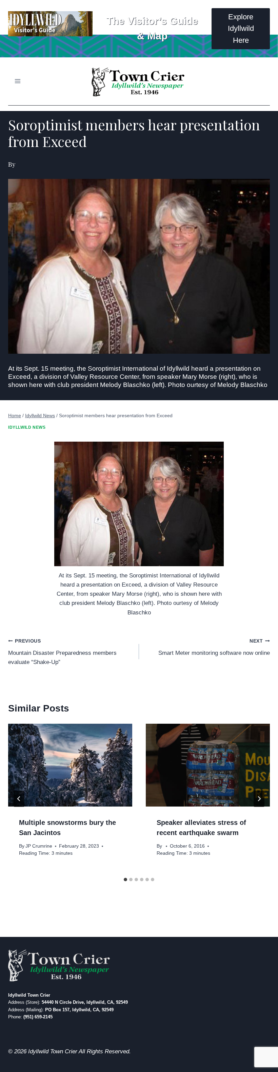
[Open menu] (18, 81)
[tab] (125, 879)
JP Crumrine (38, 846)
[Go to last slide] (19, 799)
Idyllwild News (26, 427)
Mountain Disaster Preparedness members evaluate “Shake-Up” (62, 652)
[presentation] (70, 765)
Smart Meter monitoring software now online (214, 647)
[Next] (259, 799)
